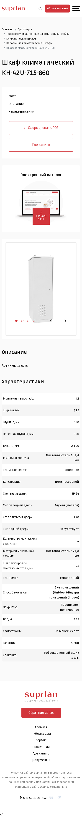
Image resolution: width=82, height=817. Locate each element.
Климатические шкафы (21, 38)
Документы (41, 760)
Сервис (41, 740)
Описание (16, 104)
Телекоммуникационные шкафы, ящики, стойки (37, 34)
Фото (12, 96)
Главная (7, 29)
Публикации (41, 734)
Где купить (41, 145)
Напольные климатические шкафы (29, 43)
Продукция (25, 29)
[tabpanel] (41, 289)
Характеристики (21, 111)
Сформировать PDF (43, 128)
